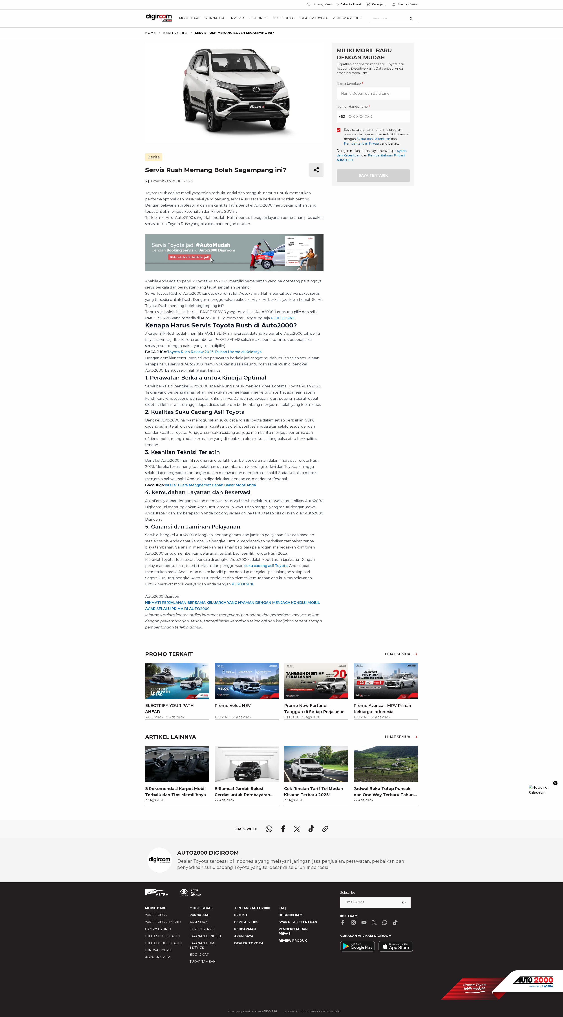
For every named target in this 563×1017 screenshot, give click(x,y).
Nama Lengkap (230, 428)
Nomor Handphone (299, 428)
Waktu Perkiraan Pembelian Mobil (245, 546)
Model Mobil (228, 523)
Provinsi (224, 454)
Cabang (224, 500)
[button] (281, 403)
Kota (221, 477)
